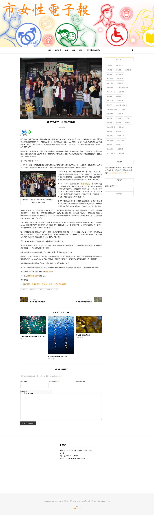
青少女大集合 (111, 153)
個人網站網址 (81, 381)
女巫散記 (120, 79)
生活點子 (128, 118)
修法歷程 (49, 272)
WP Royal (107, 501)
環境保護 (109, 118)
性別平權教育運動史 (93, 50)
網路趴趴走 (119, 131)
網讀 (80, 50)
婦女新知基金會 (32, 276)
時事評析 (109, 105)
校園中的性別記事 (112, 109)
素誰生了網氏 (111, 127)
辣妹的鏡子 (110, 149)
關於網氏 (58, 50)
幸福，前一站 (111, 92)
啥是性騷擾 (119, 74)
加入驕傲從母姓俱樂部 (83, 335)
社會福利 (119, 122)
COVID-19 (119, 65)
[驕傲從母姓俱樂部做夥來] (98, 299)
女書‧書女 (110, 83)
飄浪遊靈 (121, 153)
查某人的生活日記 (121, 105)
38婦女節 (110, 65)
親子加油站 (120, 140)
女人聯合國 (110, 79)
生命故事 (119, 118)
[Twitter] (25, 132)
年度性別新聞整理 (122, 87)
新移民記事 (110, 100)
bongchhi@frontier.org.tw (118, 173)
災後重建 (120, 114)
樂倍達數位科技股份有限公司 (78, 501)
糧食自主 (128, 122)
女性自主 (24, 290)
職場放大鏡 (120, 136)
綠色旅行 (121, 127)
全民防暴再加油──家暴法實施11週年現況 (33, 336)
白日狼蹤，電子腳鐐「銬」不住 (57, 356)
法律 (56, 290)
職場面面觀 (110, 140)
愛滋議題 (109, 96)
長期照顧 (120, 149)
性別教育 (49, 290)
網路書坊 (109, 131)
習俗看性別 (110, 136)
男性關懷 (109, 122)
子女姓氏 (40, 290)
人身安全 (109, 70)
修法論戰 (119, 70)
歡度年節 (124, 109)
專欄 (73, 50)
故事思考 (119, 96)
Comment (23, 392)
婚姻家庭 (32, 290)
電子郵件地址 (53, 381)
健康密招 (128, 70)
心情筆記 (121, 92)
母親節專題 (110, 114)
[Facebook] (22, 132)
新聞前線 (120, 100)
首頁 (49, 50)
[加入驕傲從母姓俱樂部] (24, 299)
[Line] (29, 132)
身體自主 (119, 144)
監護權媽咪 (85, 184)
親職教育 (109, 144)
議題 (66, 50)
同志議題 (109, 74)
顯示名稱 (24, 381)
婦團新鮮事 (110, 87)
